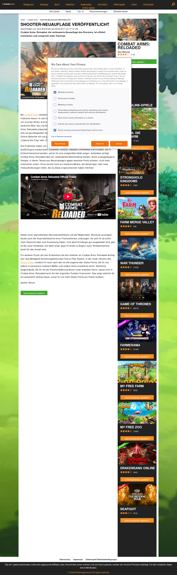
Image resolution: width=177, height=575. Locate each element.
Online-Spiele (88, 7)
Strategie (44, 4)
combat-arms (32, 20)
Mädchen (70, 4)
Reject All (100, 144)
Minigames (28, 4)
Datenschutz (65, 559)
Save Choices (60, 144)
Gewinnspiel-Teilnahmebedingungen (101, 559)
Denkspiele (148, 4)
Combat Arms (31, 114)
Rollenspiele (119, 4)
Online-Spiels (27, 262)
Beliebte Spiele (121, 11)
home (23, 20)
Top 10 (80, 11)
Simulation (102, 4)
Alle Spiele (54, 11)
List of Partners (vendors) (61, 136)
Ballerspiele (86, 4)
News (68, 11)
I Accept (119, 144)
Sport (57, 4)
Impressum (78, 559)
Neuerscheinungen (98, 11)
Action (134, 4)
